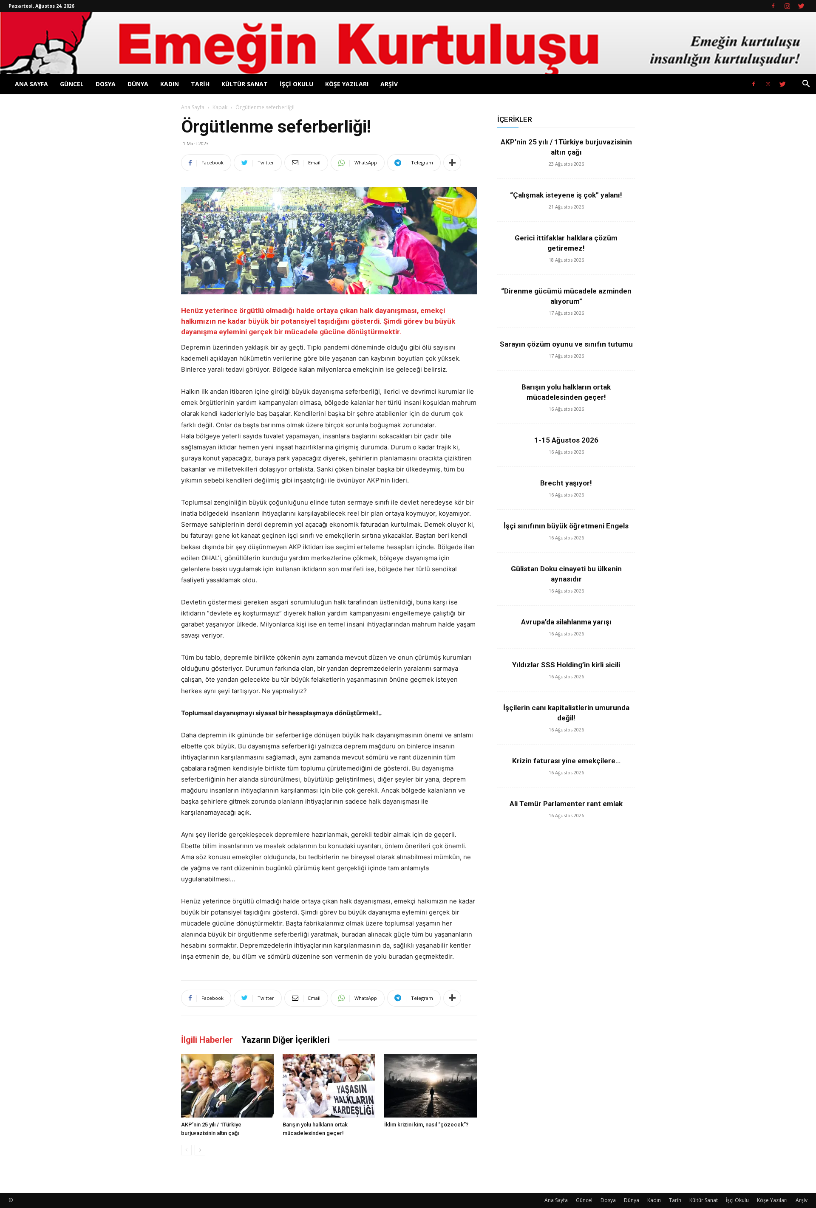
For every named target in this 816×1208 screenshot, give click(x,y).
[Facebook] (773, 6)
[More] (452, 162)
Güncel (72, 84)
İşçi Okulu (296, 84)
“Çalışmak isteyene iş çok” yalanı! (566, 195)
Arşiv (389, 84)
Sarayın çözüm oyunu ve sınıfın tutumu (566, 344)
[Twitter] (801, 6)
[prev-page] (186, 1150)
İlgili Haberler (207, 1040)
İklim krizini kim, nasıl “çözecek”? (426, 1124)
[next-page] (200, 1150)
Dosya (106, 84)
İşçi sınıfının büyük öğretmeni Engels (566, 526)
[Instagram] (787, 6)
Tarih (200, 84)
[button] (806, 85)
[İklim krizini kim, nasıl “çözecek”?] (430, 1086)
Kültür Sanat (244, 84)
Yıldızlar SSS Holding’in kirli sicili (566, 664)
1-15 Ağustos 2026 (566, 440)
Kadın (169, 84)
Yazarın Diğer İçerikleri (285, 1040)
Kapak (219, 107)
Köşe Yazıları (346, 84)
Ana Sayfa (31, 84)
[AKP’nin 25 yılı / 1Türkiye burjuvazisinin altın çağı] (227, 1086)
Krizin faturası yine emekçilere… (566, 760)
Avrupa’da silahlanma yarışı (566, 622)
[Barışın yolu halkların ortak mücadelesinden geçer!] (329, 1086)
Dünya (138, 84)
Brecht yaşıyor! (566, 483)
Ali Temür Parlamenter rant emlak (566, 803)
